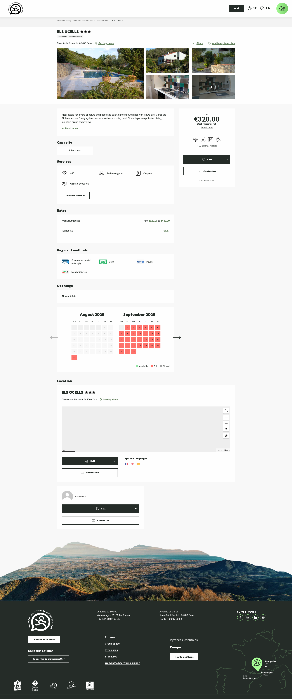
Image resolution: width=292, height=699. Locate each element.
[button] (268, 8)
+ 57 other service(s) (207, 146)
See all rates (207, 127)
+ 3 (213, 87)
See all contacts (206, 180)
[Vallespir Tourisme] (40, 620)
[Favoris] (262, 8)
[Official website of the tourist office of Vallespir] (15, 8)
